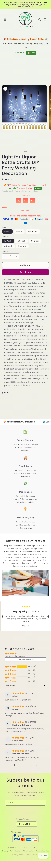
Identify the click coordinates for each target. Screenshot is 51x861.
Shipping (16, 191)
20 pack (21, 241)
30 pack (35, 241)
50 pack (22, 246)
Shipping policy (18, 855)
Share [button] (7, 393)
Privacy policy (28, 851)
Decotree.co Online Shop (24, 848)
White (19, 231)
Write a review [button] (25, 659)
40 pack (8, 246)
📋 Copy (31, 53)
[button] (5, 19)
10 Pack (7, 241)
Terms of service (42, 851)
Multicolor (33, 231)
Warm (7, 231)
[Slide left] (20, 151)
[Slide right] (31, 151)
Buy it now (25, 272)
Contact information (34, 855)
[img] (18, 693)
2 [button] (20, 765)
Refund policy (15, 851)
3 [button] (25, 765)
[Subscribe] (43, 803)
